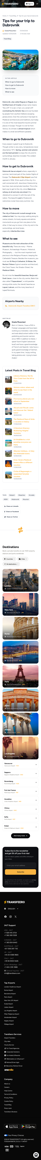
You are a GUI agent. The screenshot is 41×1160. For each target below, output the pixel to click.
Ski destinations (12, 564)
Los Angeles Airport (10, 1011)
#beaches (21, 495)
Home (5, 16)
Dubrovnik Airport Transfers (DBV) (22, 306)
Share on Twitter (12, 517)
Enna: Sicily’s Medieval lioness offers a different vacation (23, 462)
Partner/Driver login (12, 1062)
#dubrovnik (15, 499)
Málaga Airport (9, 1024)
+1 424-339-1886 (11, 967)
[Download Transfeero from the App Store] (11, 1126)
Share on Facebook (12, 512)
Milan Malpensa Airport (11, 1014)
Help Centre (8, 1091)
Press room (8, 1108)
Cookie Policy (8, 1101)
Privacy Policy (8, 1098)
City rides (7, 1041)
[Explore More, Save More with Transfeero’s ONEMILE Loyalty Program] (20, 1069)
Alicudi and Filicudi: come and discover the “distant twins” (24, 410)
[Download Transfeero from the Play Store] (28, 1126)
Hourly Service (9, 1045)
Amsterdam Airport (10, 1017)
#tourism (26, 499)
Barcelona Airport (10, 994)
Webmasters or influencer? (15, 1059)
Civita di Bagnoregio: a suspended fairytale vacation (22, 473)
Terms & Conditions (10, 1094)
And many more (20, 836)
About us (7, 1084)
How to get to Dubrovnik (14, 85)
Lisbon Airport (8, 1007)
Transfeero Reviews (10, 1112)
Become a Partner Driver (14, 1066)
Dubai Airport (8, 1004)
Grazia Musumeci (19, 322)
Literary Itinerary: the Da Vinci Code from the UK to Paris (24, 378)
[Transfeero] (14, 902)
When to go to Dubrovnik (14, 82)
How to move (10, 88)
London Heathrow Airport (12, 987)
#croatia (31, 495)
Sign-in (30, 4)
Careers (6, 1087)
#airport (12, 495)
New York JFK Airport (11, 1000)
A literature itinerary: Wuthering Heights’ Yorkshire (22, 430)
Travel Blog (12, 16)
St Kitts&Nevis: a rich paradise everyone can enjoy (22, 442)
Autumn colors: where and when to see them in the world (24, 389)
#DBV (6, 499)
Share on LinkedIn (12, 506)
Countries (10, 559)
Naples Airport (9, 1021)
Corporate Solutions (13, 1052)
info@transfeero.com (12, 973)
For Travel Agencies (12, 1048)
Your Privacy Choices (16, 1135)
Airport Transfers (9, 1038)
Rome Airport (8, 990)
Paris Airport (8, 997)
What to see (9, 92)
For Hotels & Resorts (13, 1055)
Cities (24, 559)
